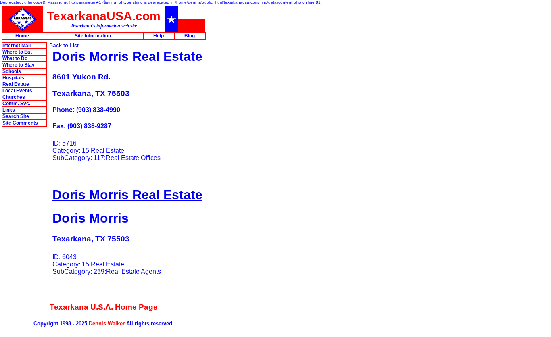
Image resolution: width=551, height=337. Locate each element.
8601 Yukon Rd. (81, 77)
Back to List (64, 45)
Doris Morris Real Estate (127, 194)
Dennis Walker (107, 323)
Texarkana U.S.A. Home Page (104, 307)
